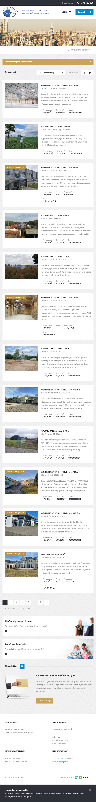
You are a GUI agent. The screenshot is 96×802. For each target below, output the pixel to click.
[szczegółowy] (90, 72)
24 (23, 608)
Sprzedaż (10, 72)
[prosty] (84, 72)
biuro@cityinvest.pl (63, 761)
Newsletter (11, 666)
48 (29, 608)
